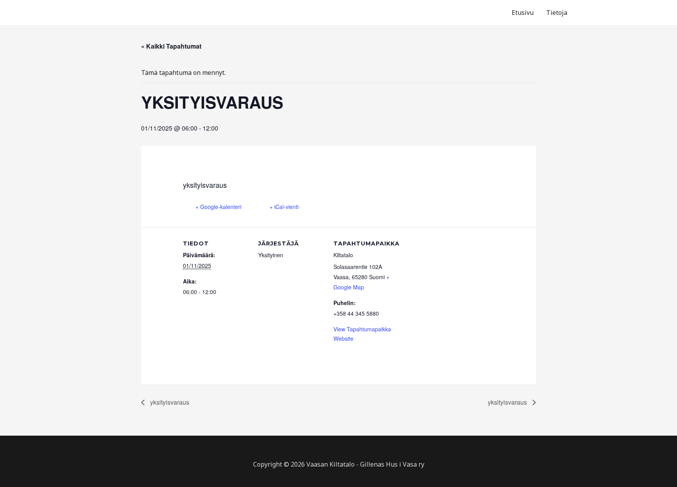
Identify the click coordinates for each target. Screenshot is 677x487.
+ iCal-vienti (284, 207)
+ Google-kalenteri (218, 207)
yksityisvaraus (168, 402)
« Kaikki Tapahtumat (171, 46)
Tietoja (556, 12)
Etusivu (523, 12)
